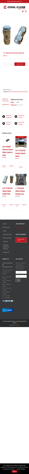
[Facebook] (16, 228)
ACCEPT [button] (14, 471)
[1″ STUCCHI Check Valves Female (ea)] (21, 179)
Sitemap (15, 322)
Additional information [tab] (5, 100)
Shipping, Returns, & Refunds (6, 247)
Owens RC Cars (7, 234)
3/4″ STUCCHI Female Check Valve (20, 153)
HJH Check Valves (23, 91)
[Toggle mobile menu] (26, 11)
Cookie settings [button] (21, 469)
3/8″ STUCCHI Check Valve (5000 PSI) (7, 191)
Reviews (5, 241)
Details (12, 166)
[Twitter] (18, 228)
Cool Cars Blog (7, 238)
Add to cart (20, 64)
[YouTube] (21, 228)
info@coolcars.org (7, 267)
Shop (4, 231)
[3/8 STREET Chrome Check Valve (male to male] (8, 140)
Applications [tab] (5, 104)
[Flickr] (23, 228)
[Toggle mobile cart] (23, 11)
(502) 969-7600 (8, 263)
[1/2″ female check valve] (14, 35)
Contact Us (6, 252)
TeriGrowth (17, 325)
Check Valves (13, 91)
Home (4, 224)
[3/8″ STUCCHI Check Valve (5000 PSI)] (8, 179)
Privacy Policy (19, 321)
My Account (6, 227)
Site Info (25, 321)
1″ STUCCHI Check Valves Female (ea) (20, 191)
